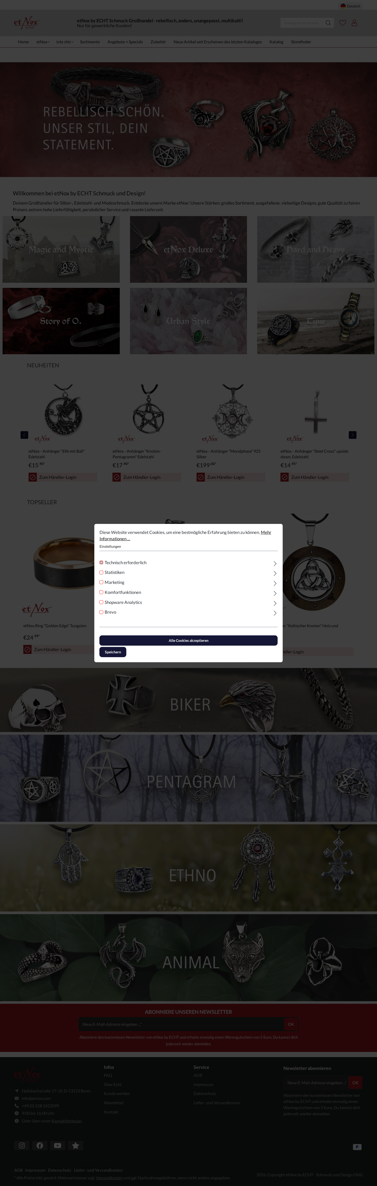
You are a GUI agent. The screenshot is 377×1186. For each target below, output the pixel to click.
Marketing (114, 582)
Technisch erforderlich (125, 562)
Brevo (110, 612)
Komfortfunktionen (123, 592)
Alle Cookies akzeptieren (189, 640)
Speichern (113, 652)
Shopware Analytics (123, 602)
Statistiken (114, 572)
